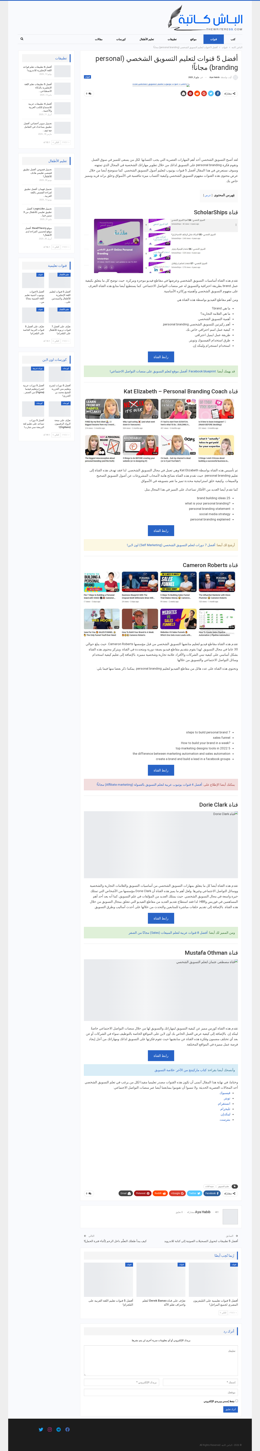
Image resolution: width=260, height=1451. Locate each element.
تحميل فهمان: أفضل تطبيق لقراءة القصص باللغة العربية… (38, 192)
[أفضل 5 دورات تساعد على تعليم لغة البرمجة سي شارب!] (33, 409)
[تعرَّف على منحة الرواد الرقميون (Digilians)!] (60, 409)
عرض (208, 195)
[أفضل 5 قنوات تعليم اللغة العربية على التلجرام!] (108, 1280)
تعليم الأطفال (147, 39)
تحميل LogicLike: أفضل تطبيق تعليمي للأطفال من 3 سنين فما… (37, 212)
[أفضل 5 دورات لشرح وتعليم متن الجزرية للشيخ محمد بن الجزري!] (60, 374)
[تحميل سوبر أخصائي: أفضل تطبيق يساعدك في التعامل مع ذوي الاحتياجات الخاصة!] (62, 128)
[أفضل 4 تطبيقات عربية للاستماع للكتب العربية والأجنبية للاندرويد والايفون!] (62, 108)
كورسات (121, 39)
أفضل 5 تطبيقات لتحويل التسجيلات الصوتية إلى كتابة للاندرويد (201, 1241)
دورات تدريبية (37, 368)
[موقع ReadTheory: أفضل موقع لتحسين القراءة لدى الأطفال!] (62, 232)
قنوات (213, 39)
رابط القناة (161, 357)
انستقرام (224, 1103)
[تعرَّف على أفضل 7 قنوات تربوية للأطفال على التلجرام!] (60, 315)
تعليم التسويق (223, 1186)
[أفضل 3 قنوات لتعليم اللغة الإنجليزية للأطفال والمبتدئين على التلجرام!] (60, 280)
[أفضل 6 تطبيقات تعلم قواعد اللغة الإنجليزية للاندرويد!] (62, 71)
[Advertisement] (161, 128)
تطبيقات (172, 39)
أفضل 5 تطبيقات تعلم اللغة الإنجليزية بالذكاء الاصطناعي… (38, 87)
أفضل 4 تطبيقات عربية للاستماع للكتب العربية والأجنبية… (40, 107)
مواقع (193, 39)
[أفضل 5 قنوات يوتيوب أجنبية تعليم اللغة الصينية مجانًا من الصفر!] (33, 280)
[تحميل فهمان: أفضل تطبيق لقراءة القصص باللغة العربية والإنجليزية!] (62, 193)
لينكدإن (225, 1114)
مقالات (99, 39)
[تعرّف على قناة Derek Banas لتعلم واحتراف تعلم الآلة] (161, 1280)
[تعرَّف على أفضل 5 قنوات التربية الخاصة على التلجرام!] (33, 315)
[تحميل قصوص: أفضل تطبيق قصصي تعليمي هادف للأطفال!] (62, 174)
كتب (233, 39)
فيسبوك (225, 1093)
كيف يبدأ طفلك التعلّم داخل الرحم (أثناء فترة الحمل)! (115, 1241)
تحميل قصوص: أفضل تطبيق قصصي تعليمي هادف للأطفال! (37, 173)
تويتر (227, 1098)
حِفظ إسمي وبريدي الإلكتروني (219, 1401)
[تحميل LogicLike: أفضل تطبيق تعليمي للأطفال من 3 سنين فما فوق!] (62, 213)
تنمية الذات (209, 1186)
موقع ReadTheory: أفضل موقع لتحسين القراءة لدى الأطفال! (38, 231)
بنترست (225, 1119)
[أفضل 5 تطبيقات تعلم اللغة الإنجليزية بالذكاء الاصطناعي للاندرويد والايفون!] (62, 89)
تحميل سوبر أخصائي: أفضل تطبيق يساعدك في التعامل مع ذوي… (38, 127)
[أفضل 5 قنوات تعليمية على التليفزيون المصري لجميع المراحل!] (213, 1280)
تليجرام (225, 1109)
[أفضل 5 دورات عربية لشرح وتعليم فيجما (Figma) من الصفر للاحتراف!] (33, 374)
